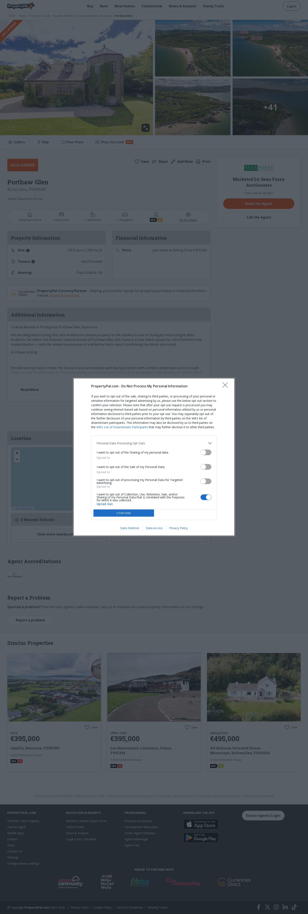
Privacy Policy (178, 528)
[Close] (226, 386)
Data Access (154, 528)
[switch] (206, 452)
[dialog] (154, 457)
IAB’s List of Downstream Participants (122, 427)
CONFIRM (123, 513)
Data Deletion (129, 528)
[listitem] (154, 443)
